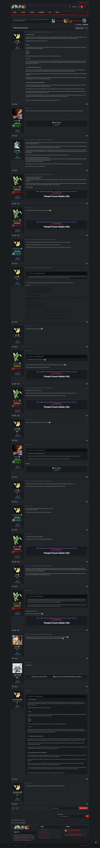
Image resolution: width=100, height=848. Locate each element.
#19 (87, 662)
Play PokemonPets (59, 20)
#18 (87, 634)
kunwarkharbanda (52, 239)
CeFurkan (51, 174)
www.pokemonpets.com (25, 839)
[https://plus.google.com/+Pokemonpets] (82, 2)
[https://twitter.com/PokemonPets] (80, 2)
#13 (87, 481)
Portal (23, 12)
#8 (87, 326)
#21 (87, 783)
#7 (87, 267)
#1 (87, 32)
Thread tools (79, 28)
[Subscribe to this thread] (86, 28)
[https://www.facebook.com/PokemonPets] (78, 2)
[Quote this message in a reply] (87, 104)
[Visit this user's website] (13, 204)
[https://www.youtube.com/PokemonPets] (85, 2)
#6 (87, 239)
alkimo (50, 634)
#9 (87, 350)
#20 (87, 690)
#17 (87, 590)
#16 (87, 565)
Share (16, 104)
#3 (87, 139)
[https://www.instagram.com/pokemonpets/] (88, 2)
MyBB (9, 845)
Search (32, 12)
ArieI (50, 267)
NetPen (25, 845)
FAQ (50, 12)
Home (14, 12)
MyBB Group (17, 845)
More (57, 12)
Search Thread (83, 808)
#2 (87, 108)
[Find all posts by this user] (13, 104)
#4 (87, 174)
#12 (87, 444)
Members (41, 12)
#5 (87, 207)
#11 (87, 419)
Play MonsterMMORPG (77, 20)
